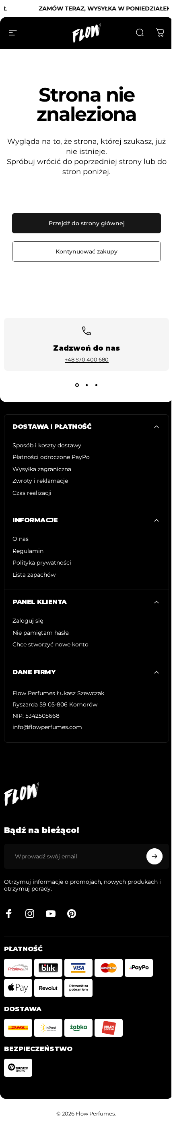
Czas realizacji (31, 493)
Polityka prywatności (41, 562)
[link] (58, 693)
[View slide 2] (86, 385)
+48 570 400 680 (87, 359)
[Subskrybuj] (154, 856)
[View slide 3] (96, 385)
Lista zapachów (34, 574)
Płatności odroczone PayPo (51, 457)
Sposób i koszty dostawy (46, 445)
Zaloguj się (27, 620)
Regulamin (27, 551)
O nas (20, 539)
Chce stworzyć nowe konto (50, 644)
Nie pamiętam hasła (40, 632)
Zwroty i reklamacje (40, 481)
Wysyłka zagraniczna (41, 469)
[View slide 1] (77, 385)
